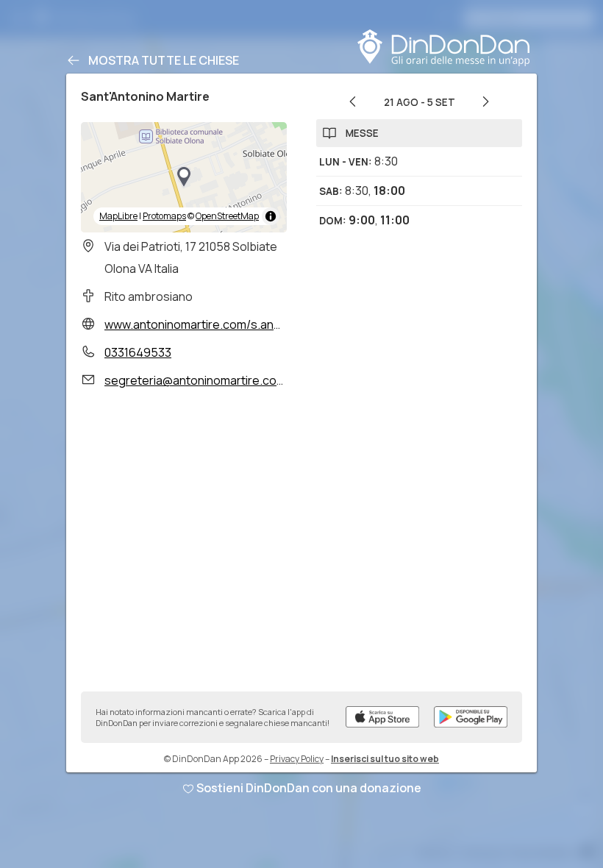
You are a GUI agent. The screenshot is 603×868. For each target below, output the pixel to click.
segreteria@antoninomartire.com (195, 380)
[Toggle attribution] (270, 216)
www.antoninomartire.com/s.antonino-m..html (228, 324)
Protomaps (164, 216)
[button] (183, 177)
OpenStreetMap (227, 216)
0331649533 (137, 352)
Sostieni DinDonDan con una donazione (308, 788)
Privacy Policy (297, 759)
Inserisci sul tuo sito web (385, 759)
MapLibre (118, 216)
